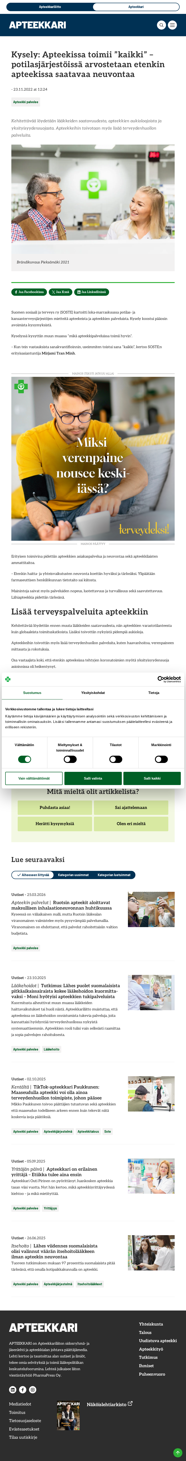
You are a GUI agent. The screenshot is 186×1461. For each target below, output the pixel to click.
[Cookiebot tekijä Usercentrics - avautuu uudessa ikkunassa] (161, 679)
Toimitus (17, 1412)
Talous (145, 1332)
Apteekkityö (151, 1349)
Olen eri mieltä (131, 826)
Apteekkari (136, 7)
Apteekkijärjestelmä (58, 1131)
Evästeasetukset (24, 1429)
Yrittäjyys (50, 1208)
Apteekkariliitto (50, 7)
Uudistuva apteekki (158, 1341)
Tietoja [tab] (153, 693)
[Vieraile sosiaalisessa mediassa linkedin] (12, 1389)
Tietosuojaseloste (25, 1420)
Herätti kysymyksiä (54, 826)
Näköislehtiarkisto (107, 1404)
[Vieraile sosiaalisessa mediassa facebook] (22, 1389)
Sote (107, 1131)
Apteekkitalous (88, 1131)
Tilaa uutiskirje (23, 1437)
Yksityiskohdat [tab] (93, 693)
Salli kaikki (152, 778)
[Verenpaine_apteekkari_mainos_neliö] (93, 458)
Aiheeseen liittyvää (35, 875)
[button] (161, 25)
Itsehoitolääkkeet (90, 1284)
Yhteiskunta (151, 1324)
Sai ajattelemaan (131, 810)
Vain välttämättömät (34, 778)
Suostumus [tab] (32, 693)
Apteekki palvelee (25, 102)
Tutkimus (148, 1357)
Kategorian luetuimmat (114, 875)
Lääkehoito (51, 1049)
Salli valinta (93, 778)
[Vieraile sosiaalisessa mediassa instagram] (32, 1389)
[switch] (70, 759)
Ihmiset (146, 1366)
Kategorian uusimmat (73, 875)
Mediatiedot (20, 1404)
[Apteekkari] (37, 25)
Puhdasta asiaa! (54, 810)
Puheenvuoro (152, 1374)
